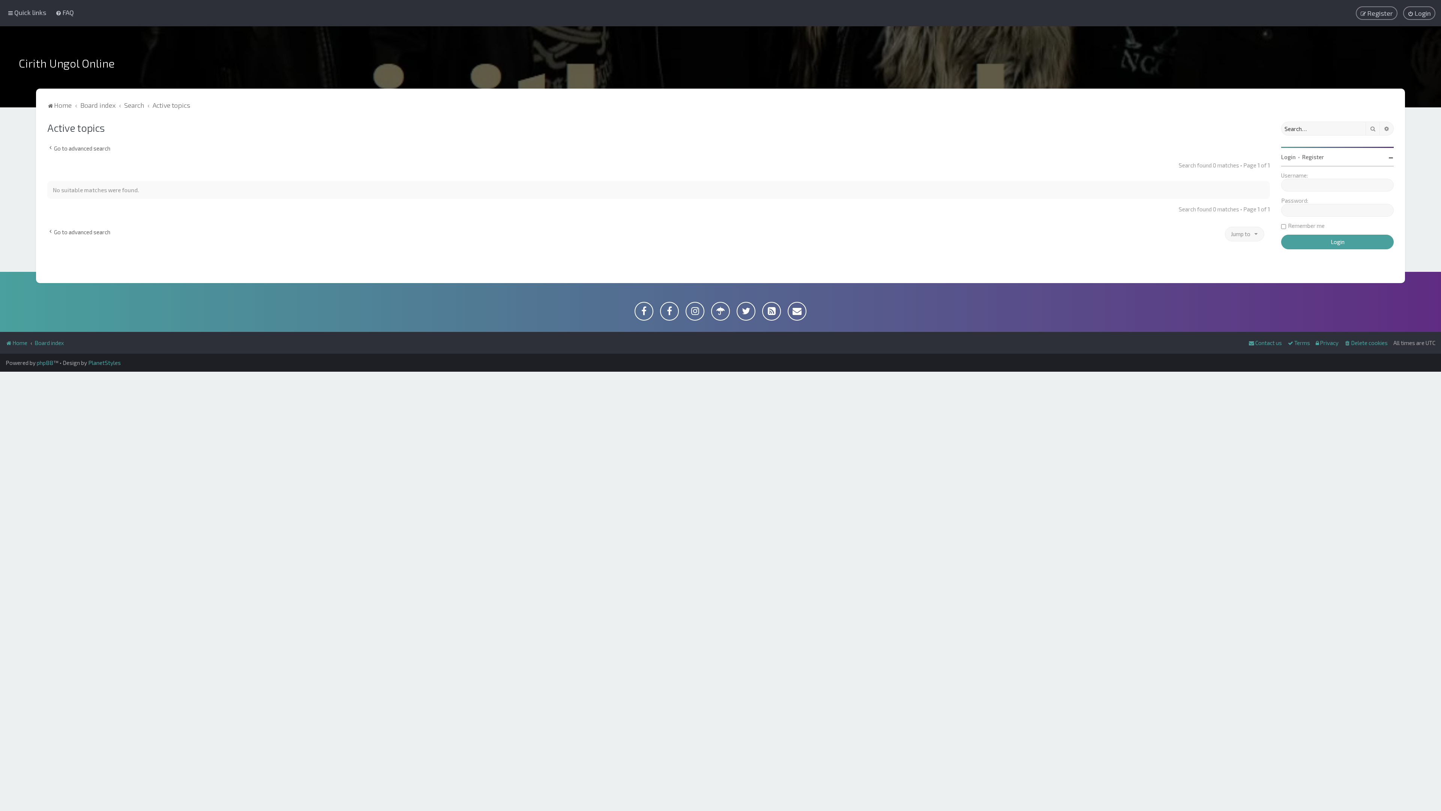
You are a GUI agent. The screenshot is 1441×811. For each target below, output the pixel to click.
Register (1313, 157)
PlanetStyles (104, 362)
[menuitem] (65, 12)
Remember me (1306, 225)
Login (1288, 157)
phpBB (45, 362)
